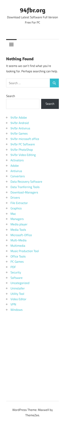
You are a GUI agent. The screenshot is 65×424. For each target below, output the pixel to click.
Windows (16, 309)
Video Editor (18, 299)
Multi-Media (18, 240)
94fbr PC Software (22, 144)
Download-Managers (24, 192)
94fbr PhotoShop (21, 149)
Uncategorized (19, 283)
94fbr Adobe (18, 117)
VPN (13, 304)
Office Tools (18, 256)
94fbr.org (32, 10)
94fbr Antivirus (20, 128)
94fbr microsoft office (24, 139)
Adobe (14, 165)
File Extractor (19, 203)
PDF (13, 267)
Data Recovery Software (26, 181)
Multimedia (17, 245)
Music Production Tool (24, 251)
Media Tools (18, 229)
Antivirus (16, 171)
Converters (17, 176)
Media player (18, 224)
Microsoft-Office (21, 235)
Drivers (15, 197)
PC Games (17, 261)
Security (15, 272)
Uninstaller (17, 288)
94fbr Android (19, 123)
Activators (17, 160)
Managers (17, 219)
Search (10, 96)
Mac (13, 213)
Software (16, 277)
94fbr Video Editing (23, 155)
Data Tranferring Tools (25, 187)
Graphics (16, 208)
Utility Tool (17, 293)
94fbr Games (19, 133)
